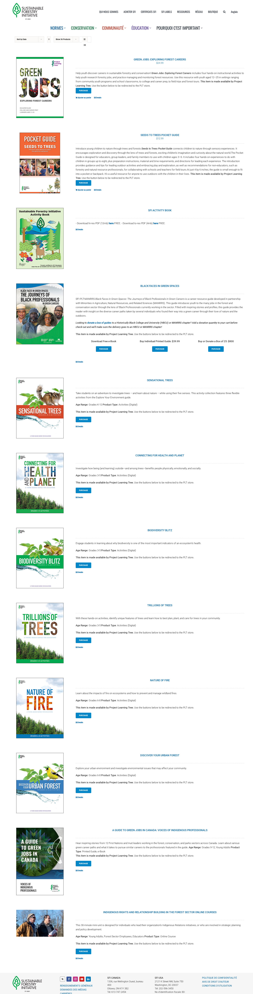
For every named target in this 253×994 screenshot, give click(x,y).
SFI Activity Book (159, 210)
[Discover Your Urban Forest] (39, 783)
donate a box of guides (99, 322)
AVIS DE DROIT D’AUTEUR (215, 981)
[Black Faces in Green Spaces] (39, 314)
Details (98, 98)
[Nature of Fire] (39, 708)
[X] (62, 979)
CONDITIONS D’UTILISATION (217, 985)
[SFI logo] (28, 4)
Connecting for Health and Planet (159, 455)
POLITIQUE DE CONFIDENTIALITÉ (219, 977)
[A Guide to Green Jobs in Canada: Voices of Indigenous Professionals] (39, 861)
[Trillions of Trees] (39, 633)
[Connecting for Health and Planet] (39, 483)
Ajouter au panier (84, 98)
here (111, 223)
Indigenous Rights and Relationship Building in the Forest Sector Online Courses (160, 912)
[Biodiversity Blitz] (39, 558)
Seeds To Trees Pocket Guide (160, 135)
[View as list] (85, 45)
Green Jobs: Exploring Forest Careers (160, 59)
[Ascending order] (49, 39)
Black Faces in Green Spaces (159, 285)
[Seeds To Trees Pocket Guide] (39, 163)
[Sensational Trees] (39, 408)
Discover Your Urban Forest (159, 755)
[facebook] (68, 979)
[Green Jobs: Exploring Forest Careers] (39, 87)
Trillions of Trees (159, 605)
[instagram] (75, 979)
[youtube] (81, 979)
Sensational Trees (160, 380)
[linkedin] (88, 979)
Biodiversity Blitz (160, 530)
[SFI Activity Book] (39, 238)
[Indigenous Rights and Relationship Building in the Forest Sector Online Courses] (39, 923)
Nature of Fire (160, 680)
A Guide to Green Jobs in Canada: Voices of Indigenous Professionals (159, 830)
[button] (224, 12)
